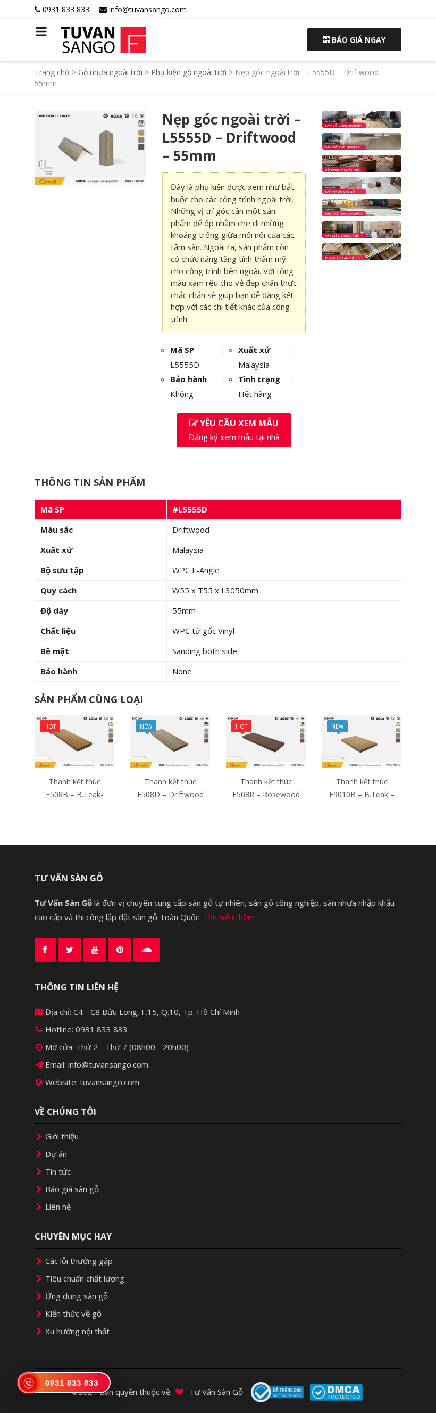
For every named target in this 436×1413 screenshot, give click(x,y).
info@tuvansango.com (147, 9)
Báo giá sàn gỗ (71, 1189)
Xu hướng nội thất (76, 1331)
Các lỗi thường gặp (78, 1260)
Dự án (55, 1153)
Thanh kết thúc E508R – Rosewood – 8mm (266, 794)
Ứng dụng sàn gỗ (75, 1296)
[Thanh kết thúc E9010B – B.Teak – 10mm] (361, 740)
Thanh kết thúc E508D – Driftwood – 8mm (170, 794)
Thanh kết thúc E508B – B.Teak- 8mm (74, 794)
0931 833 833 (64, 9)
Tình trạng (259, 379)
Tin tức (57, 1171)
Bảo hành (188, 379)
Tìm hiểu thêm (229, 917)
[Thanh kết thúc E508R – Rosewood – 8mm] (266, 740)
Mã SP (182, 349)
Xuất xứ (254, 349)
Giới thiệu (61, 1136)
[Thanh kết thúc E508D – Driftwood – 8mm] (170, 740)
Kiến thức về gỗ (72, 1313)
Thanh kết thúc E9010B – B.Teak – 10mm (362, 794)
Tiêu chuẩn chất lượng (83, 1278)
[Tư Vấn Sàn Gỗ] (74, 40)
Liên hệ (57, 1206)
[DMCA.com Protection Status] (336, 1392)
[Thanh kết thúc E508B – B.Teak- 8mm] (74, 740)
